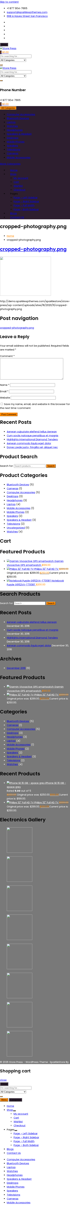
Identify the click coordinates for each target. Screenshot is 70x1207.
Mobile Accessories (18, 157)
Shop (13, 174)
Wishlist (18, 186)
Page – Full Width (24, 205)
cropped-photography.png (33, 249)
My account (21, 178)
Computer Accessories (21, 114)
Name (4, 385)
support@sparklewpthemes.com (27, 12)
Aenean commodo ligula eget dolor (29, 443)
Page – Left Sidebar (26, 197)
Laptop (11, 122)
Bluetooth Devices (18, 118)
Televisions (13, 149)
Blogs (10, 1149)
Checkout (19, 1125)
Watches (12, 126)
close (3, 1080)
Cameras (12, 153)
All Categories (8, 108)
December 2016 (16, 668)
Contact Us (17, 217)
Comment (7, 356)
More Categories (10, 163)
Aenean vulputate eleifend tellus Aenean (32, 431)
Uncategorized (16, 527)
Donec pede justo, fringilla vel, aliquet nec (32, 447)
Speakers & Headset (19, 134)
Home (10, 1106)
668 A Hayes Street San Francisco (27, 16)
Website (5, 397)
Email (4, 391)
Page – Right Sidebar (26, 201)
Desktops (12, 138)
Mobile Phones (15, 141)
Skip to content (9, 2)
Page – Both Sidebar (26, 209)
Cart (16, 182)
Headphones (15, 130)
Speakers (12, 145)
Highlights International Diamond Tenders (32, 439)
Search (50, 466)
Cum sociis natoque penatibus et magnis (32, 435)
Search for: (6, 466)
